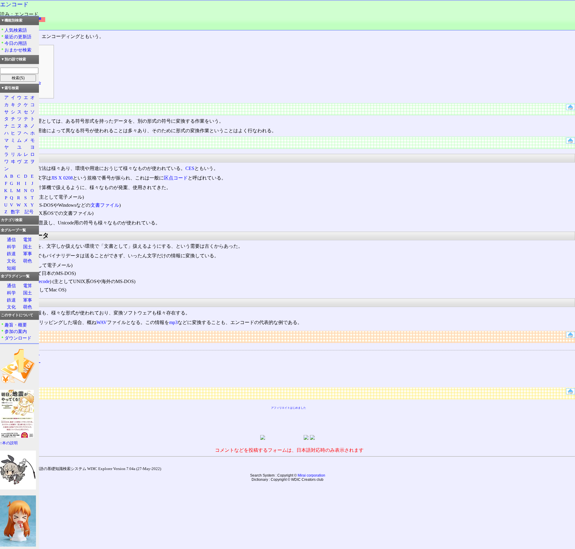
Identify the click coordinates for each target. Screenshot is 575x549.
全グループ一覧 (13, 230)
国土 (27, 246)
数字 (15, 211)
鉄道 (11, 253)
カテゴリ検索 (11, 220)
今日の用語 (15, 43)
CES (189, 168)
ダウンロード (17, 337)
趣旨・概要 (15, 324)
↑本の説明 (9, 443)
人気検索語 (15, 30)
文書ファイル (104, 205)
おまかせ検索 (17, 49)
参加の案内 (15, 331)
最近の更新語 (17, 36)
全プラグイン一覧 (15, 276)
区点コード (176, 177)
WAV (101, 322)
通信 (11, 239)
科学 (11, 246)
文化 (11, 260)
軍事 (27, 253)
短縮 (11, 267)
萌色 (27, 260)
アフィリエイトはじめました (288, 407)
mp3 (173, 322)
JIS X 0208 (62, 177)
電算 (27, 239)
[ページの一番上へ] (570, 108)
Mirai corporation (311, 475)
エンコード (14, 4)
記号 (29, 211)
